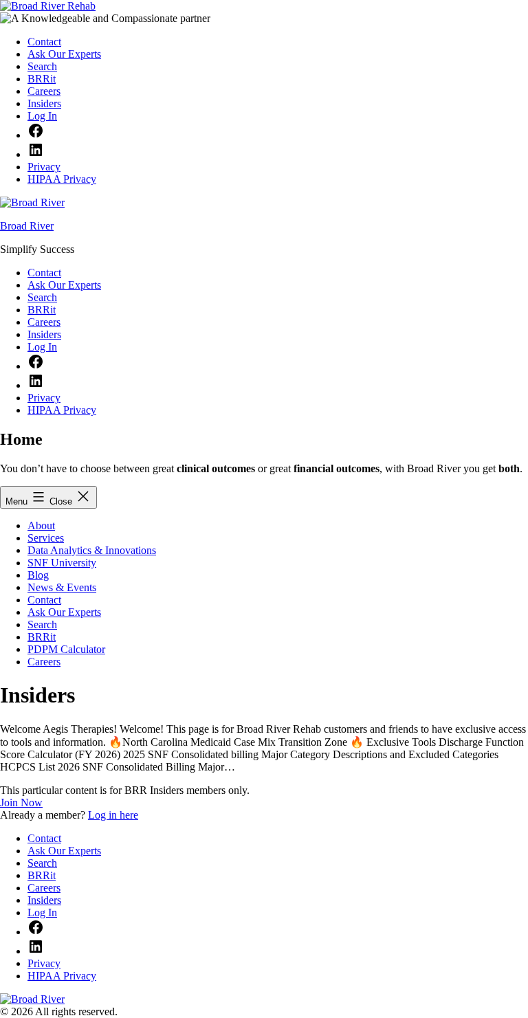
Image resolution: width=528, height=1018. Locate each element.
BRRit (42, 637)
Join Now (21, 802)
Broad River (27, 226)
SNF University (62, 562)
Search (42, 624)
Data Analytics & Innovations (92, 550)
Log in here (113, 815)
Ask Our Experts (64, 612)
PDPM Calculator (66, 649)
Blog (38, 575)
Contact (44, 600)
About (41, 525)
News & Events (62, 587)
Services (46, 538)
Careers (44, 661)
